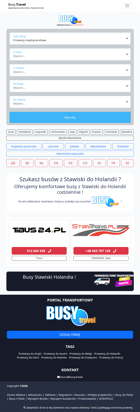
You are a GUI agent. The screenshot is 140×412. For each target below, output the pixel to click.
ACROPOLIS (106, 398)
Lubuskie (53, 146)
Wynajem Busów (38, 398)
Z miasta (18, 68)
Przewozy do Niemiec (54, 357)
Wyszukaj (70, 117)
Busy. (26, 5)
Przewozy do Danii (28, 357)
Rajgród (83, 131)
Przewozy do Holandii (107, 353)
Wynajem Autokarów (62, 398)
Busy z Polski (17, 398)
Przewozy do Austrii (55, 353)
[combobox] (71, 38)
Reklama (50, 395)
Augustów (40, 131)
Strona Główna (16, 395)
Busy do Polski (124, 395)
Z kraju (17, 52)
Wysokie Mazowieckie (70, 138)
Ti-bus (39, 258)
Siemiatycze (25, 131)
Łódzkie (74, 146)
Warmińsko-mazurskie (70, 153)
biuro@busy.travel (72, 377)
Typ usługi (19, 36)
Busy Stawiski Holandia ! (49, 277)
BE (27, 163)
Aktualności (35, 395)
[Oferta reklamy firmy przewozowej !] (115, 280)
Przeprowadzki (87, 398)
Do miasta (19, 99)
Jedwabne (127, 131)
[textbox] (69, 55)
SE (127, 163)
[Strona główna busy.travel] (70, 20)
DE (71, 163)
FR (113, 163)
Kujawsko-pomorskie (23, 146)
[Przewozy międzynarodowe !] (105, 201)
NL (42, 163)
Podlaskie (123, 146)
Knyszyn (96, 131)
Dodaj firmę (70, 334)
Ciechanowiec (58, 131)
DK (56, 163)
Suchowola (111, 131)
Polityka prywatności (100, 395)
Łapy (72, 131)
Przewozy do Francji (111, 357)
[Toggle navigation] (127, 6)
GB (13, 163)
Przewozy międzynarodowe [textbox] (29, 40)
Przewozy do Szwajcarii (83, 357)
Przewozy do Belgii (80, 353)
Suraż (11, 131)
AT (99, 163)
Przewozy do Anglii (30, 353)
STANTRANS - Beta (100, 258)
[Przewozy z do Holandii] (39, 230)
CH (85, 163)
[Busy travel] (70, 316)
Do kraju (18, 83)
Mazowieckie (98, 146)
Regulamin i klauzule (72, 395)
